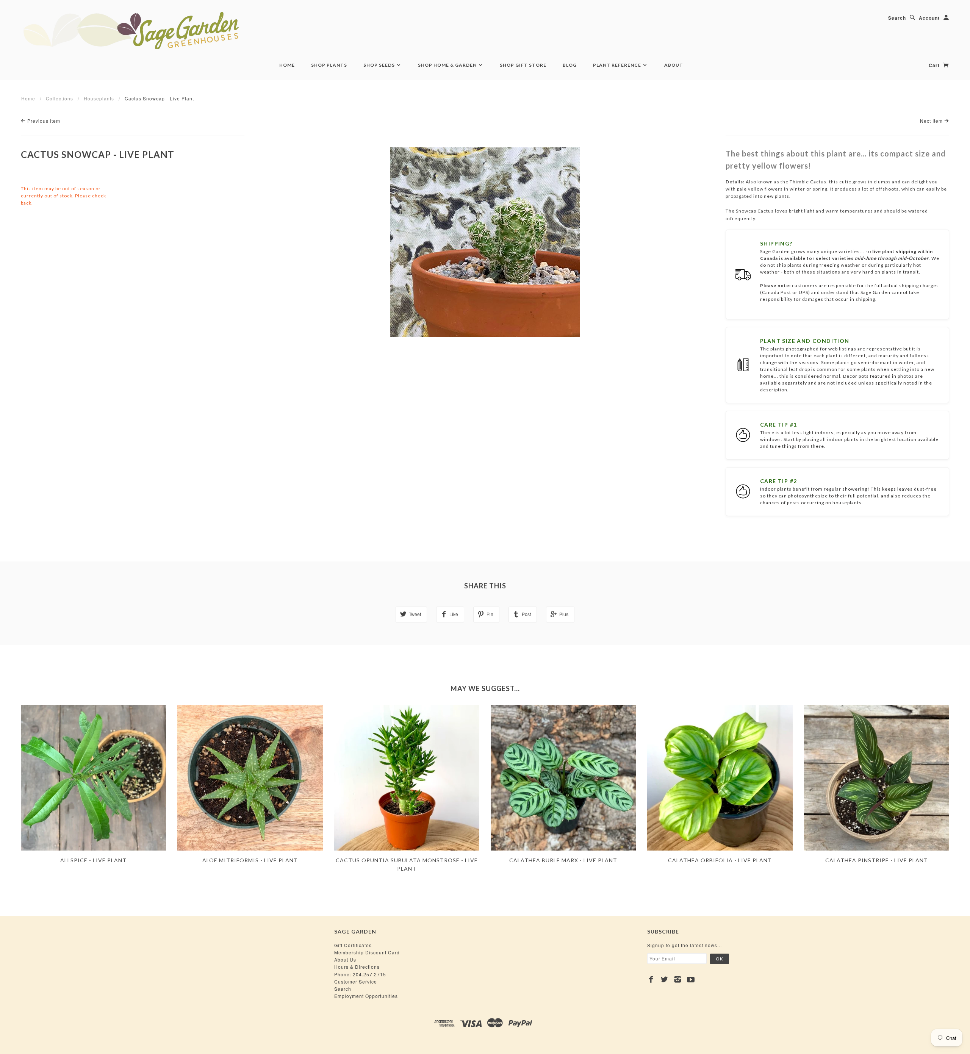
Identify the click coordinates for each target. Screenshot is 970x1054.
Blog (570, 65)
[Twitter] (664, 979)
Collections (59, 98)
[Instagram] (678, 979)
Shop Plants (329, 65)
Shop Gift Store (523, 65)
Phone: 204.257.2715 (360, 974)
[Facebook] (651, 979)
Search (897, 17)
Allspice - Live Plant (93, 860)
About (673, 65)
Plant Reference (617, 65)
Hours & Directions (357, 966)
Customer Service (355, 981)
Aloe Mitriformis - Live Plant (250, 860)
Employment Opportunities (366, 996)
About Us (345, 959)
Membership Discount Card (367, 952)
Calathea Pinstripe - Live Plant (876, 860)
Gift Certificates (353, 945)
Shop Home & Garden (448, 65)
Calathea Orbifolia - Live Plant (720, 860)
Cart (935, 65)
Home (287, 65)
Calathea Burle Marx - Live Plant (563, 860)
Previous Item (43, 120)
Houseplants (99, 98)
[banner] (172, 30)
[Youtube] (691, 979)
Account (929, 17)
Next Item (932, 120)
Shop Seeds (379, 65)
